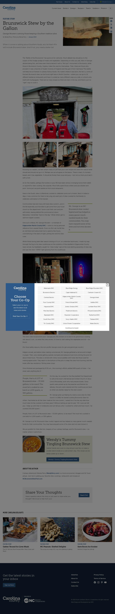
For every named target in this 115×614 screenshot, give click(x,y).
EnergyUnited (94, 297)
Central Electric (49, 297)
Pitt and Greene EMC (94, 311)
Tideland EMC (94, 319)
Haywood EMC (49, 306)
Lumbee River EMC (94, 306)
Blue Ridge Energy (72, 288)
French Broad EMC (72, 302)
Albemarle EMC (49, 288)
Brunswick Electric (49, 292)
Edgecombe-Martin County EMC (72, 297)
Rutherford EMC (94, 315)
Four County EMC (49, 302)
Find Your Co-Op (19, 316)
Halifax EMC (94, 302)
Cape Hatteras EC (71, 292)
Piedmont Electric (72, 311)
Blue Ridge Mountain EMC (94, 288)
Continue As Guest (71, 328)
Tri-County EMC (49, 323)
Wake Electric (94, 323)
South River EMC (48, 319)
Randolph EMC (49, 315)
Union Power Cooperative (71, 323)
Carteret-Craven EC (94, 292)
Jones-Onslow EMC (71, 306)
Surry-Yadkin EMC (72, 319)
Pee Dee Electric (48, 311)
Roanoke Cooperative (72, 315)
